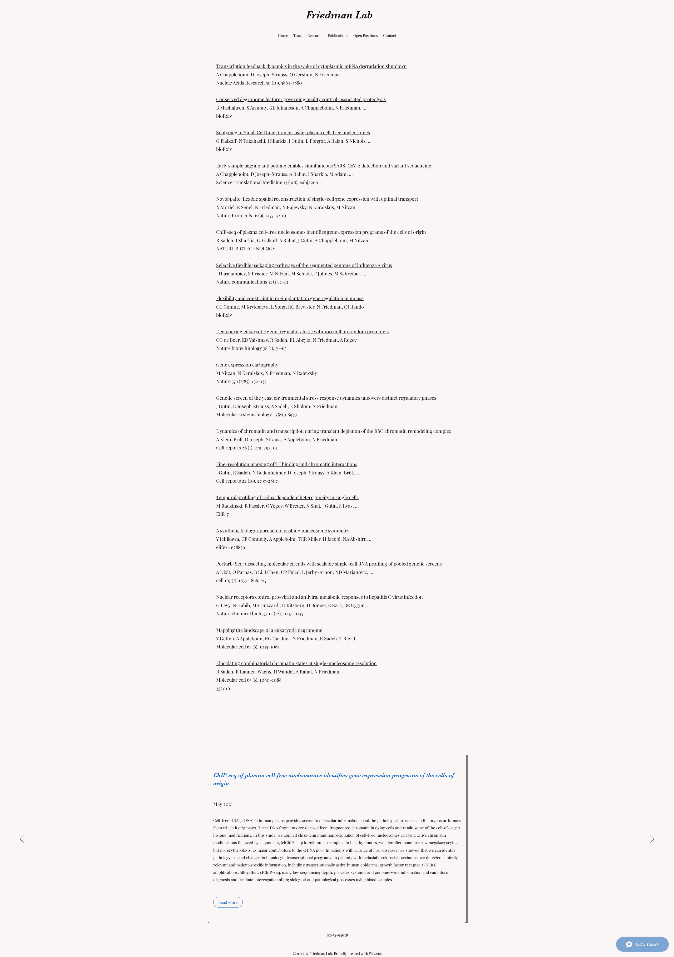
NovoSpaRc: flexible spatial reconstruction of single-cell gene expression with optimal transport (317, 199)
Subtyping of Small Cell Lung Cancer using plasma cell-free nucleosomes (293, 132)
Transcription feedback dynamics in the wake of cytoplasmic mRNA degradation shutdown (311, 66)
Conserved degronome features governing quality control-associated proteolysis (301, 99)
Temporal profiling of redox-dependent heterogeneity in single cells (287, 497)
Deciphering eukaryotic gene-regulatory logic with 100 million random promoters (302, 331)
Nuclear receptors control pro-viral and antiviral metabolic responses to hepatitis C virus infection (319, 597)
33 (218, 688)
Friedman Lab (339, 15)
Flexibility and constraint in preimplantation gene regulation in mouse (290, 298)
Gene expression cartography (247, 364)
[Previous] (22, 839)
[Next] (652, 839)
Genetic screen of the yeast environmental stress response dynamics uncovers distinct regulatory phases (326, 398)
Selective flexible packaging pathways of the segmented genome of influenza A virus (304, 265)
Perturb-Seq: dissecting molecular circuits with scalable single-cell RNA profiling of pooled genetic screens (329, 564)
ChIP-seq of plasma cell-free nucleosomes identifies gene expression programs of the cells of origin (321, 232)
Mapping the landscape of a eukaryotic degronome (269, 630)
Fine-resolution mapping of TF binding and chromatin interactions (286, 464)
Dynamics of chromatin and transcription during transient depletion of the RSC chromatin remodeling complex (333, 431)
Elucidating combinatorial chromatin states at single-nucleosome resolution (296, 663)
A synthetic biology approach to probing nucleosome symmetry (282, 530)
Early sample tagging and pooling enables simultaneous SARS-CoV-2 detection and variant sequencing (324, 165)
